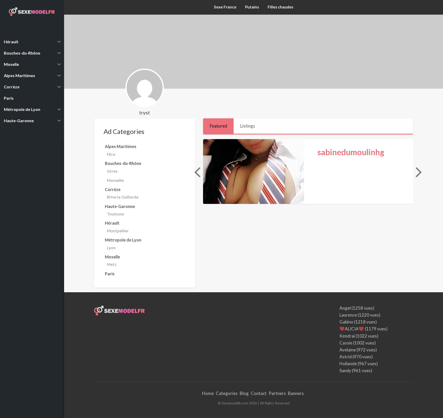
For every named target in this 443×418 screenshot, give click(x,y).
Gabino (346, 322)
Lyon (111, 247)
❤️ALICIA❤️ (351, 328)
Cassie (345, 343)
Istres (112, 171)
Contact (259, 393)
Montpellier (118, 230)
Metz (112, 264)
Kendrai (347, 336)
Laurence (348, 315)
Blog (244, 393)
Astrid (345, 356)
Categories (227, 393)
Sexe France (225, 7)
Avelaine (347, 349)
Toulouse (115, 213)
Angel (345, 308)
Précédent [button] (196, 172)
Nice (111, 154)
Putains (252, 7)
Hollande (348, 363)
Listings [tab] (247, 126)
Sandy (345, 370)
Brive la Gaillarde (122, 196)
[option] (308, 171)
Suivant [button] (418, 172)
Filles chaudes (280, 7)
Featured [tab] (218, 126)
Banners (296, 393)
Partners (277, 393)
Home (208, 393)
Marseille (115, 180)
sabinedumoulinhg (350, 152)
